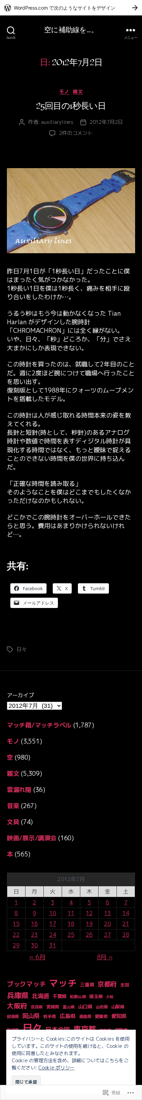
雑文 (78, 92)
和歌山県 (78, 996)
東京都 (84, 1028)
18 (71, 923)
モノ (64, 92)
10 (52, 913)
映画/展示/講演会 (32, 838)
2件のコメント (75, 133)
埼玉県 (95, 996)
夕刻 (109, 996)
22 (16, 934)
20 (107, 923)
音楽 (13, 805)
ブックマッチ (26, 983)
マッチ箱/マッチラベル (39, 725)
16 (34, 923)
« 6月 (37, 957)
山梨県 (117, 1007)
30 (34, 945)
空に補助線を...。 (71, 30)
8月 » (105, 957)
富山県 (69, 1007)
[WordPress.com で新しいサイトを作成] (71, 7)
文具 (13, 822)
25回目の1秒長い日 (71, 106)
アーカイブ (20, 695)
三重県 (87, 984)
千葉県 (59, 996)
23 (34, 934)
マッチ (63, 982)
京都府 (107, 984)
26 (89, 934)
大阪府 (17, 1005)
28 (125, 934)
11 (71, 913)
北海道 (40, 996)
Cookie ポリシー (56, 1067)
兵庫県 (17, 995)
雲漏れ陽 (19, 789)
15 (16, 923)
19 (89, 923)
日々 (22, 649)
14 (125, 913)
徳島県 (85, 1016)
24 (52, 934)
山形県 (102, 1007)
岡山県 (31, 1015)
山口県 (85, 1006)
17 (52, 923)
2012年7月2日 (106, 122)
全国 (124, 985)
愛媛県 (101, 1016)
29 (16, 945)
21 (125, 923)
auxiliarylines (57, 122)
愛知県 (118, 1016)
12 (89, 913)
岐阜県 (13, 1016)
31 (52, 945)
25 (71, 934)
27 (107, 934)
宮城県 (52, 1007)
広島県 (68, 1016)
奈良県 (37, 1007)
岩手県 (49, 1016)
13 (107, 913)
